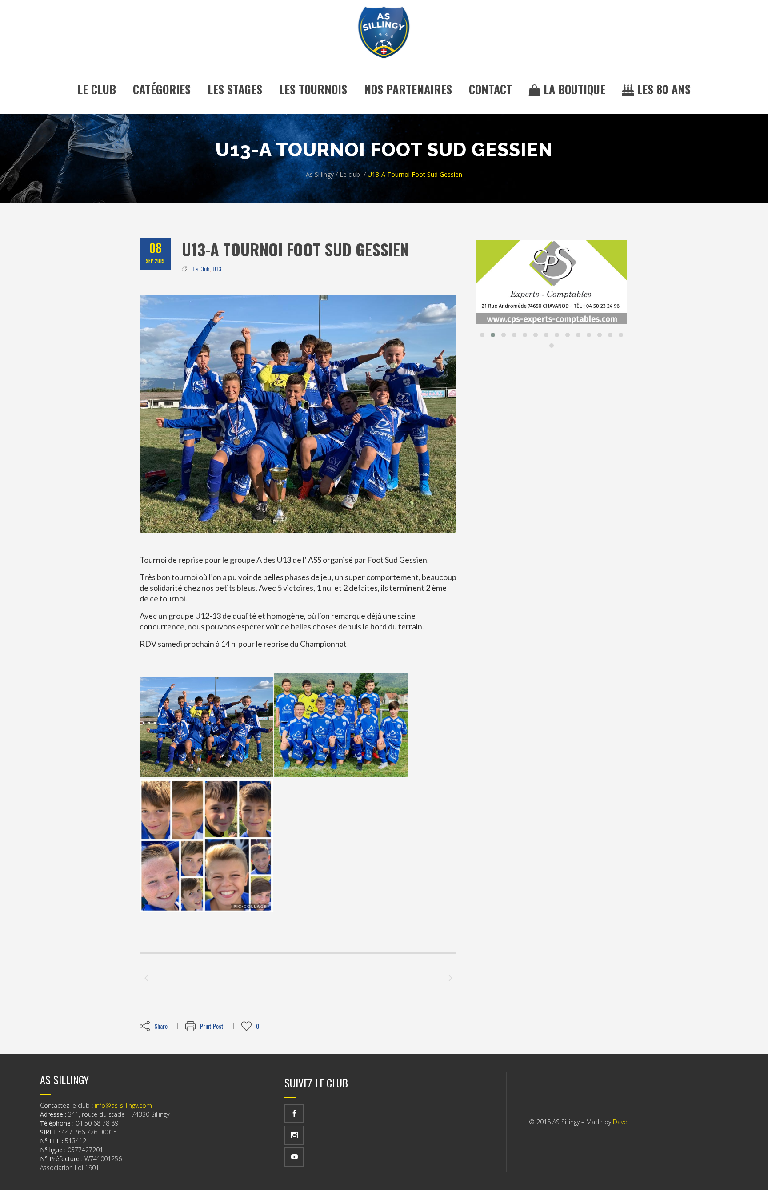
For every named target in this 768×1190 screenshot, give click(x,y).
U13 (216, 268)
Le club (350, 174)
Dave (620, 1122)
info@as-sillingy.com (123, 1105)
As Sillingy (320, 174)
